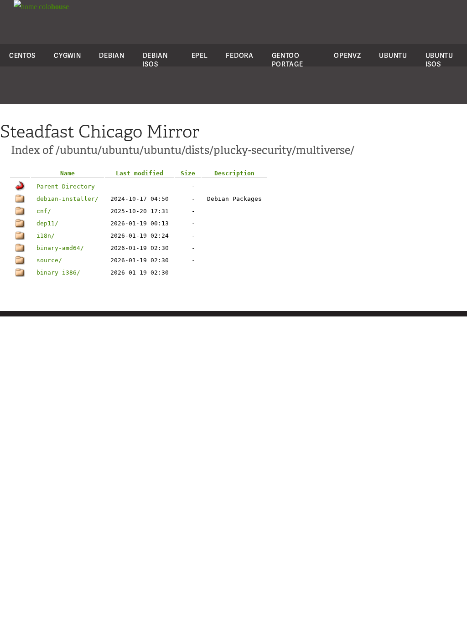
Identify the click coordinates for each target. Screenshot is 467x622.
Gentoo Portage (287, 59)
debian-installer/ (67, 198)
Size (188, 173)
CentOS (22, 55)
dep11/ (47, 223)
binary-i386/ (58, 272)
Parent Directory (65, 186)
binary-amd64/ (60, 248)
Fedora (239, 55)
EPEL (200, 55)
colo (53, 6)
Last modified (139, 173)
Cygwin (67, 55)
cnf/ (43, 211)
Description (234, 173)
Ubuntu (393, 55)
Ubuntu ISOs (439, 59)
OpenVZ (347, 55)
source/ (49, 260)
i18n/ (45, 235)
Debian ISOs (155, 59)
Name (67, 173)
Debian (111, 55)
